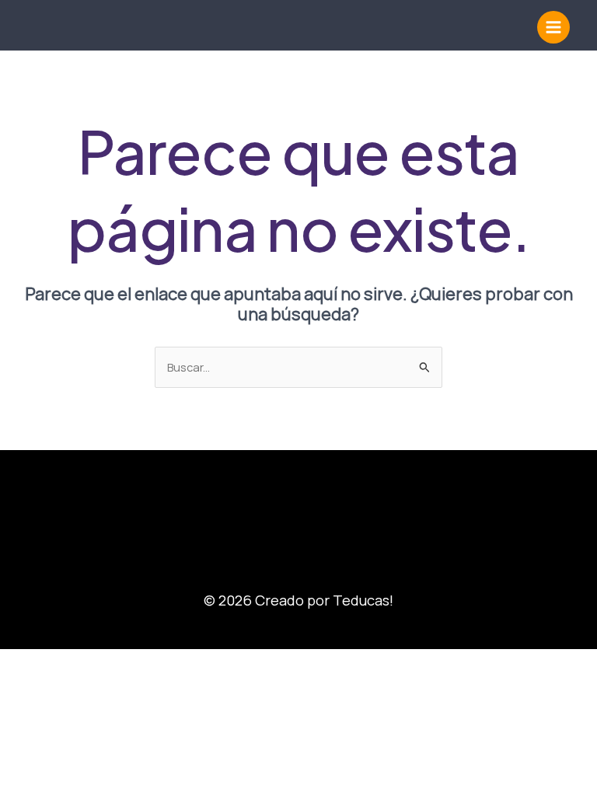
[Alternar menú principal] (553, 27)
